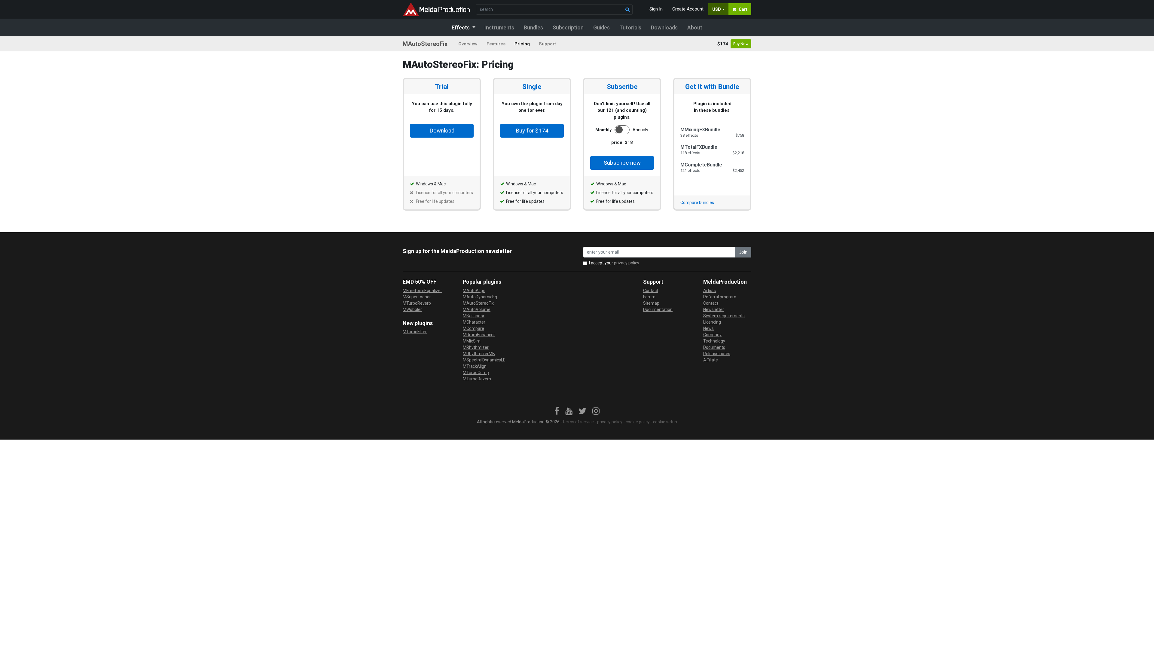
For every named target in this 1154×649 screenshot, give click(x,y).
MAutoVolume (476, 309)
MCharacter (474, 322)
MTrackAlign (475, 366)
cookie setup (665, 421)
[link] (556, 411)
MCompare (473, 328)
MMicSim (472, 341)
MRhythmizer (476, 347)
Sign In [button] (656, 9)
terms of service (578, 421)
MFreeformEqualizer (422, 290)
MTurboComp (476, 372)
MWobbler (412, 309)
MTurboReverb (417, 303)
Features (496, 44)
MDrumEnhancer (479, 334)
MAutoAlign (474, 290)
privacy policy (626, 263)
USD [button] (716, 9)
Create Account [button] (688, 9)
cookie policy (638, 421)
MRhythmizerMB (479, 353)
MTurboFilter (415, 331)
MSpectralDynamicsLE (484, 360)
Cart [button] (743, 9)
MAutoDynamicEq (480, 296)
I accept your (614, 263)
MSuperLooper (417, 296)
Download (441, 130)
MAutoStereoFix (478, 303)
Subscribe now (622, 163)
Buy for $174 (532, 130)
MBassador (473, 315)
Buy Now (741, 43)
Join (743, 252)
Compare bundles (697, 202)
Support (547, 44)
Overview (468, 44)
